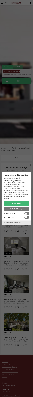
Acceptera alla (16, 203)
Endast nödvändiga (16, 209)
